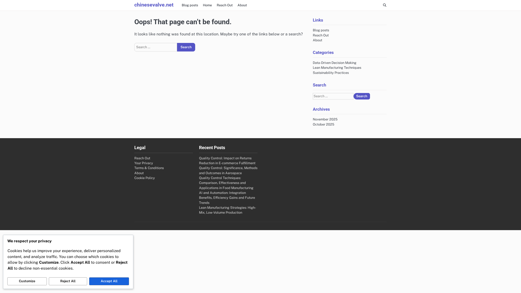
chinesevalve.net (153, 5)
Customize (27, 281)
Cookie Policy (144, 178)
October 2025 (323, 124)
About (242, 5)
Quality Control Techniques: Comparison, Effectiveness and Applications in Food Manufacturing (226, 183)
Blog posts (190, 5)
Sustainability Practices (331, 73)
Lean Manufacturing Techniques (337, 68)
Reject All (68, 281)
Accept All (109, 281)
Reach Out (225, 5)
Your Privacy (143, 163)
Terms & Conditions (149, 168)
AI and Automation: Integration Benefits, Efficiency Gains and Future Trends (227, 198)
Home (207, 5)
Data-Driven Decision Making (334, 63)
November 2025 (325, 119)
